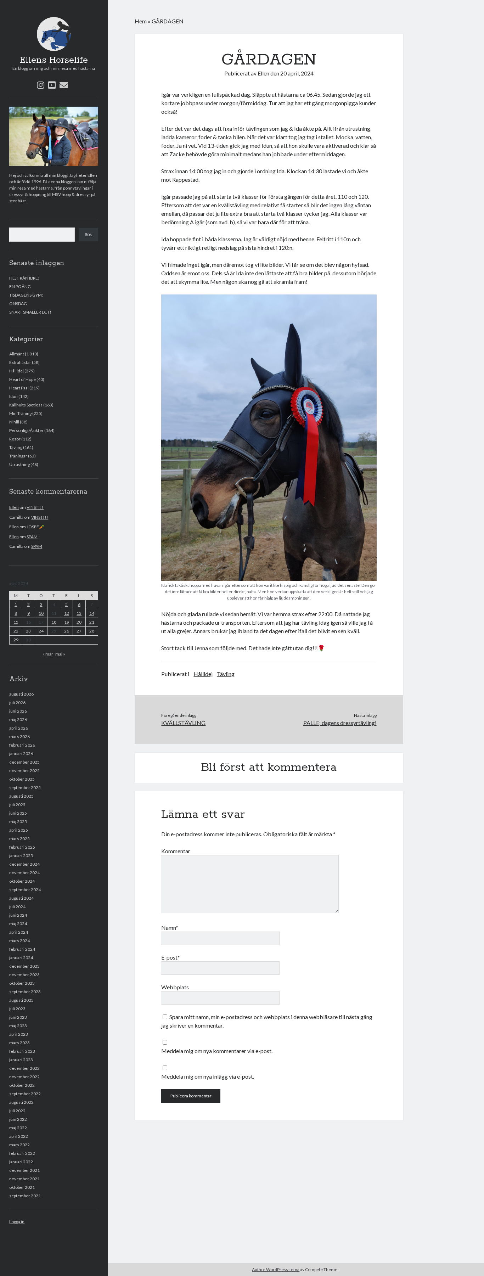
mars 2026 (19, 736)
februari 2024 (22, 949)
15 (15, 622)
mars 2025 (19, 838)
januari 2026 (21, 753)
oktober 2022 (22, 1085)
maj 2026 (18, 719)
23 (28, 631)
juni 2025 (18, 813)
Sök (88, 234)
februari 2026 (22, 745)
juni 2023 (18, 1017)
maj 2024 (18, 923)
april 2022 (18, 1136)
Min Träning (20, 413)
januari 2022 (21, 1161)
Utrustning (19, 464)
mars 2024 (19, 940)
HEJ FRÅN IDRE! (24, 278)
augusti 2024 (21, 898)
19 (66, 622)
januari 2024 (21, 957)
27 (79, 631)
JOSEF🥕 (35, 526)
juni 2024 (18, 915)
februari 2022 (22, 1153)
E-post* (170, 957)
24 (41, 631)
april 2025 (18, 830)
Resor (15, 439)
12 (66, 613)
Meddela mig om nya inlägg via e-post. (207, 1076)
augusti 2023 (21, 1000)
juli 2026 (17, 702)
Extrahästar (20, 362)
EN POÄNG (20, 286)
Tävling (15, 447)
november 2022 (24, 1076)
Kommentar (175, 851)
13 (79, 613)
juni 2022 (18, 1119)
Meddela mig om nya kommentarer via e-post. (216, 1050)
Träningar (18, 456)
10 (41, 613)
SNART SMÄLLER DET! (30, 312)
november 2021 (24, 1178)
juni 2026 (18, 711)
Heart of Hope (22, 379)
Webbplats (175, 987)
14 (91, 613)
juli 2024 (17, 906)
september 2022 (25, 1093)
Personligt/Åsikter (26, 430)
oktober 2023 (22, 983)
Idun (13, 396)
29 (15, 639)
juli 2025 (17, 804)
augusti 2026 (21, 694)
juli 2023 (17, 1008)
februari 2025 (22, 847)
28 (91, 631)
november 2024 (24, 872)
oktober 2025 (22, 779)
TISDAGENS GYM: (26, 295)
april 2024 (18, 932)
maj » (60, 654)
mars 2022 (19, 1144)
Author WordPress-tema (275, 1269)
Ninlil (14, 422)
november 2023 (24, 974)
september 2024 (25, 889)
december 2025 (24, 762)
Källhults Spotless (26, 404)
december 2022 (24, 1068)
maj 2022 (18, 1127)
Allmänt (16, 353)
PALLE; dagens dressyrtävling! (340, 722)
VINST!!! (35, 507)
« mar (48, 654)
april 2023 (18, 1034)
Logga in (16, 1221)
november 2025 (24, 770)
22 (15, 631)
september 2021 (25, 1195)
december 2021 (24, 1170)
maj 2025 (18, 821)
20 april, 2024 (297, 73)
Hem (141, 21)
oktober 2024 (22, 881)
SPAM (32, 536)
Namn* (169, 927)
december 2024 (24, 864)
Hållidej (16, 370)
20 (79, 622)
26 (66, 631)
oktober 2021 (22, 1187)
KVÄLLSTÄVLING (183, 722)
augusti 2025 (21, 796)
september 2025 (25, 787)
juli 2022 (17, 1110)
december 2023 (24, 966)
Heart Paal (19, 387)
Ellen (14, 507)
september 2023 (25, 991)
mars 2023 (19, 1042)
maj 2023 (18, 1025)
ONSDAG (18, 303)
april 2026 (18, 728)
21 (91, 622)
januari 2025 (21, 855)
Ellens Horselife (54, 60)
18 (53, 622)
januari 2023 (21, 1059)
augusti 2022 (21, 1102)
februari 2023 (22, 1051)
